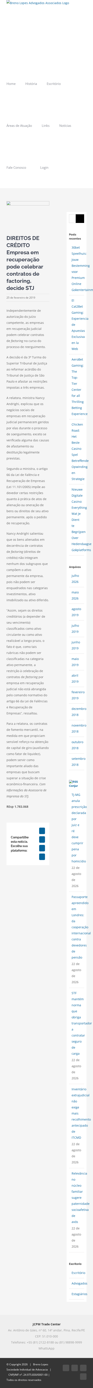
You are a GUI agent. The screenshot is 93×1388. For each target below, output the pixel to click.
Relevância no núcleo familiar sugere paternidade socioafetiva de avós (81, 1197)
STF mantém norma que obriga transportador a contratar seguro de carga (82, 1023)
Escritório (78, 1273)
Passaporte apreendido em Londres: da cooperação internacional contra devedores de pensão (81, 927)
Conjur (73, 785)
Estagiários (79, 1294)
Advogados (79, 1283)
